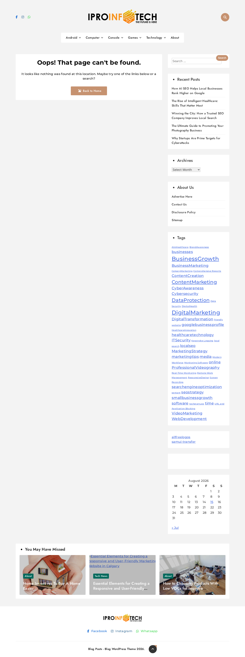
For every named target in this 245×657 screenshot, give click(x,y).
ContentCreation (188, 276)
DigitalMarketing (196, 312)
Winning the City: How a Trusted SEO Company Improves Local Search (198, 115)
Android (71, 37)
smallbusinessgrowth (192, 398)
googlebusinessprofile (203, 324)
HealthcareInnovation (184, 330)
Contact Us (179, 204)
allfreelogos (181, 437)
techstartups (196, 404)
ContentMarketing (194, 282)
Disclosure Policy (183, 212)
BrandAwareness (199, 247)
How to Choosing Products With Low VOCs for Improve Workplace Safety (190, 588)
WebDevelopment (189, 419)
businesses (182, 252)
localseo (187, 346)
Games (133, 37)
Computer (93, 37)
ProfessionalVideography (196, 367)
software (180, 403)
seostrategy (192, 392)
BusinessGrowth (195, 258)
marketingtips (185, 356)
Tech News (101, 576)
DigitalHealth (189, 306)
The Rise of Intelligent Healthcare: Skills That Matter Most (195, 103)
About (175, 37)
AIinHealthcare (180, 247)
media (206, 356)
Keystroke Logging (202, 340)
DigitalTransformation (192, 319)
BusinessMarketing (190, 265)
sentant (176, 393)
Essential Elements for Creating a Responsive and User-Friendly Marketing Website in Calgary (121, 588)
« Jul (175, 528)
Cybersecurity (185, 293)
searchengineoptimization (197, 387)
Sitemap (177, 220)
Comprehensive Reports (207, 271)
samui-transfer (184, 442)
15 (211, 502)
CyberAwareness (188, 288)
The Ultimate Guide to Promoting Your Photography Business (198, 128)
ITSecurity (181, 340)
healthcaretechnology (193, 335)
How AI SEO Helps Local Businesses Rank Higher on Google (197, 90)
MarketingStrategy (189, 351)
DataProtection (191, 300)
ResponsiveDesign (198, 377)
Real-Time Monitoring (184, 373)
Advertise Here (182, 196)
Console (114, 37)
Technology (154, 37)
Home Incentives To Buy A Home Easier (51, 586)
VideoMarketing (187, 413)
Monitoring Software (196, 362)
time (209, 403)
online (215, 362)
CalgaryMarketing (182, 271)
